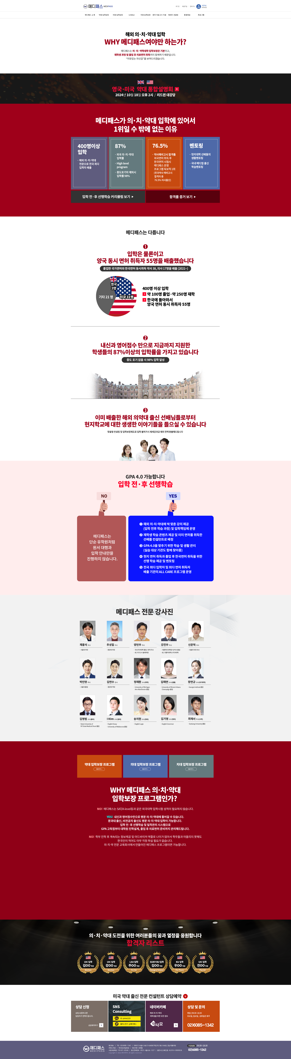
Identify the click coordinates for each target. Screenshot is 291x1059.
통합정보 (187, 15)
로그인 (177, 6)
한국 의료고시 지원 (159, 15)
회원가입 (184, 6)
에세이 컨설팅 (173, 15)
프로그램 (201, 15)
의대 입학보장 (118, 15)
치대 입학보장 (145, 15)
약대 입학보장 (104, 15)
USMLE (132, 15)
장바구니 (192, 6)
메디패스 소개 (90, 15)
